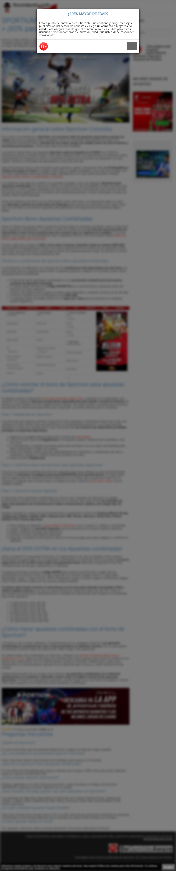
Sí (132, 46)
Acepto (168, 867)
